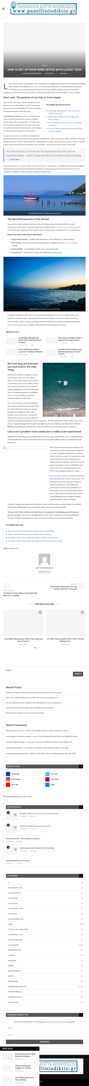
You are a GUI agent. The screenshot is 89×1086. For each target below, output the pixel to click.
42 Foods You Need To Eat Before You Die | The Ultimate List (50, 742)
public (45, 924)
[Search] (85, 9)
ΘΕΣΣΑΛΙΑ (45, 961)
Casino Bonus (45, 898)
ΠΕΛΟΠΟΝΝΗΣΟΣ (45, 992)
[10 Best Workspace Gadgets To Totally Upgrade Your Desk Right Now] (7, 1068)
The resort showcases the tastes (68, 227)
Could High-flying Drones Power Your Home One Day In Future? (30, 340)
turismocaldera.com (45, 940)
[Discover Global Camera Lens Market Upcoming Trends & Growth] (51, 353)
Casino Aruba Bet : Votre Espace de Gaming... (23, 838)
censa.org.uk (45, 903)
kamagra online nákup (13, 748)
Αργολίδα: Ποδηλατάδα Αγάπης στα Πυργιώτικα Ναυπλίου (39, 813)
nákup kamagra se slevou (15, 731)
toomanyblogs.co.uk (45, 934)
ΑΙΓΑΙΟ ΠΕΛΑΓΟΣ (45, 950)
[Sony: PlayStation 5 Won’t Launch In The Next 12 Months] (11, 351)
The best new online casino (45, 929)
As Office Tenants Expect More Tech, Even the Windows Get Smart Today (35, 541)
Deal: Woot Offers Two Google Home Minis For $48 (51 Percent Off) (33, 538)
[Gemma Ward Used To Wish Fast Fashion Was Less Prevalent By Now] (11, 851)
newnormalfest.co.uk (45, 919)
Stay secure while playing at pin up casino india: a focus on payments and (32, 698)
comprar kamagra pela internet (17, 753)
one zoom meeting (37, 87)
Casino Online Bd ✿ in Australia (18, 861)
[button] (7, 629)
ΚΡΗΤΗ (45, 976)
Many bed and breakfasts (59, 476)
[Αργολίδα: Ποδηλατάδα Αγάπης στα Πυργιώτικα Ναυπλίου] (11, 816)
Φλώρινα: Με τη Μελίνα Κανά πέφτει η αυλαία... (36, 826)
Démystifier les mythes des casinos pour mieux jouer (25, 713)
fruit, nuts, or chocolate (68, 243)
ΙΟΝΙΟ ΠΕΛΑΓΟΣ (45, 971)
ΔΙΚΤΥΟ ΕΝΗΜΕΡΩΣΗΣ (32, 73)
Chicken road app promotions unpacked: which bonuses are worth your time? (34, 693)
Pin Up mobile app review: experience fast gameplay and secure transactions (33, 703)
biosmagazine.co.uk (45, 888)
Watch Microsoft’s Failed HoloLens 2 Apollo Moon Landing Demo (31, 531)
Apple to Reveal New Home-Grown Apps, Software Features (30, 534)
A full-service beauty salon (17, 325)
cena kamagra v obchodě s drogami (18, 736)
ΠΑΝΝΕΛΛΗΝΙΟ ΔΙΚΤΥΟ (45, 987)
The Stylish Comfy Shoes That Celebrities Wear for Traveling (46, 748)
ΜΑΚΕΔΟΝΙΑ (45, 981)
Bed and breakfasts (21, 415)
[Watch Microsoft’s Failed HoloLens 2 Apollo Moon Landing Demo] (7, 1056)
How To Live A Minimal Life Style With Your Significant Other (55, 736)
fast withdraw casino (45, 908)
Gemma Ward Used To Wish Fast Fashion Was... (37, 848)
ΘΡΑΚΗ (45, 966)
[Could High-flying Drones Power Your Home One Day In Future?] (11, 341)
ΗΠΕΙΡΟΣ (45, 955)
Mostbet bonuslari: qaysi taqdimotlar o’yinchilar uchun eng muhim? (30, 708)
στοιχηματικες (45, 1002)
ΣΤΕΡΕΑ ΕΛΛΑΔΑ (45, 997)
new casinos (45, 914)
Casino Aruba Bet (45, 893)
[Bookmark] (40, 612)
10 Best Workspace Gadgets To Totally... (23, 1067)
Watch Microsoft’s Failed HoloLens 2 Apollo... (25, 1055)
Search (8, 670)
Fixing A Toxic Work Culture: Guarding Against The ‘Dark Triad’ (53, 753)
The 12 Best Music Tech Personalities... (24, 1079)
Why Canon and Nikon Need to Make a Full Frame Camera (47, 731)
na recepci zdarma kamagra (15, 742)
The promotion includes (12, 136)
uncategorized (45, 945)
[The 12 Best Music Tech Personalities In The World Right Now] (7, 1080)
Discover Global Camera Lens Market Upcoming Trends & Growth (70, 352)
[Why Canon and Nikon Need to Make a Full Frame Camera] (51, 340)
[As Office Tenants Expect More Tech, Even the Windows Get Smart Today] (66, 622)
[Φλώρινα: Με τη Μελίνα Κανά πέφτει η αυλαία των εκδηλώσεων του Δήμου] (11, 829)
